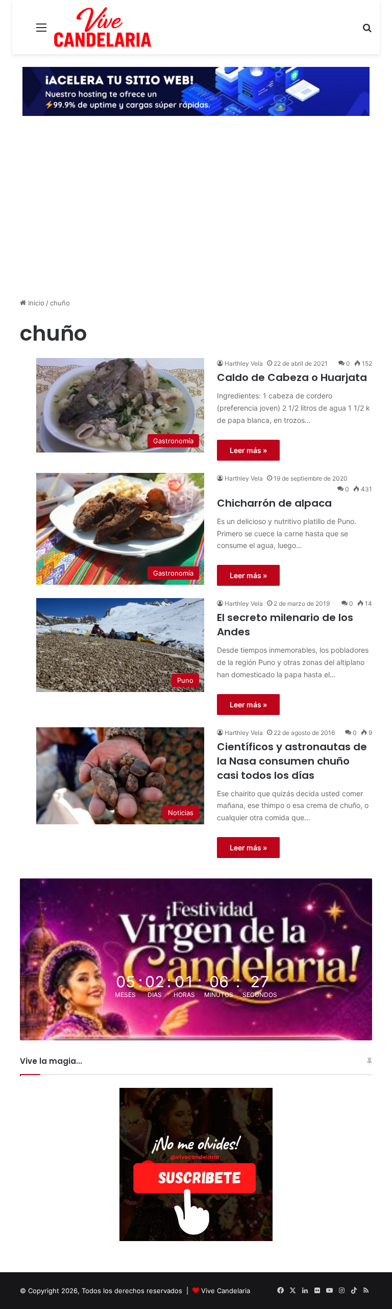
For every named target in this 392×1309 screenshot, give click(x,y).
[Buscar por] (367, 30)
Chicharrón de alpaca (274, 503)
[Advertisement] (196, 218)
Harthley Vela (244, 363)
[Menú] (41, 30)
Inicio (35, 303)
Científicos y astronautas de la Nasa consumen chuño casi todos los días (292, 761)
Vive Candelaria (225, 1291)
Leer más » (248, 450)
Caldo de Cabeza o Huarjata (292, 377)
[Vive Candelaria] (102, 27)
